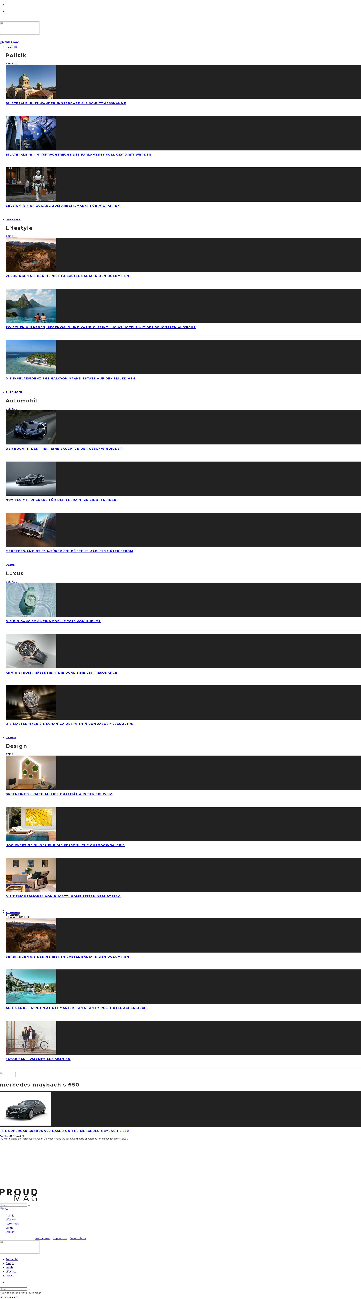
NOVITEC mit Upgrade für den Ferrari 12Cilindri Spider (61, 500)
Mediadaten (42, 1238)
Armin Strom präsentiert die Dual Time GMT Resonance (61, 672)
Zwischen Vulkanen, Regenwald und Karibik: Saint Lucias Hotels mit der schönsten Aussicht (101, 327)
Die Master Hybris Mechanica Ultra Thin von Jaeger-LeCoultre (69, 724)
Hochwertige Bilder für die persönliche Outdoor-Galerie (65, 845)
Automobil (14, 392)
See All (11, 63)
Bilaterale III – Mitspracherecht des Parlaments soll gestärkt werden (78, 154)
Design (11, 737)
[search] (29, 1205)
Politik (11, 47)
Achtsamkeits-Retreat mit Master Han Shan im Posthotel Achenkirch (76, 1008)
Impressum (60, 1238)
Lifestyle (13, 219)
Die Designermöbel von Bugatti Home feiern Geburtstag (63, 896)
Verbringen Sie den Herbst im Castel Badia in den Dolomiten (67, 276)
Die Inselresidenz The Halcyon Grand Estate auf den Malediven (70, 378)
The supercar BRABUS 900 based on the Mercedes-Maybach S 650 (64, 1131)
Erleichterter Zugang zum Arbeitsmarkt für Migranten (63, 205)
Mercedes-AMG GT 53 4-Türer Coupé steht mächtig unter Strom (69, 551)
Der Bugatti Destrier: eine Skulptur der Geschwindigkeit (64, 448)
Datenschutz (78, 1238)
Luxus (10, 565)
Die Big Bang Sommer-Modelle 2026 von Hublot (53, 621)
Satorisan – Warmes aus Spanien (38, 1059)
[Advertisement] (84, 1169)
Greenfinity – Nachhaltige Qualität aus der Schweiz (59, 794)
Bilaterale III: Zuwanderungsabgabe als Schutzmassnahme (66, 103)
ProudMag (5, 1136)
